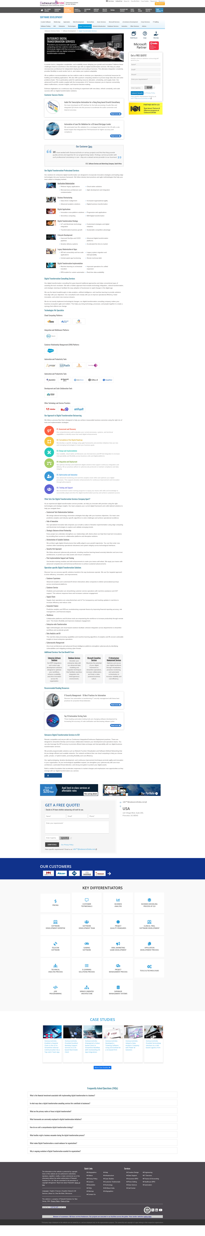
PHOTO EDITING (132, 10)
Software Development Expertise (55, 927)
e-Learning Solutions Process (87, 970)
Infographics (109, 1191)
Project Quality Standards (118, 927)
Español (64, 1191)
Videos (90, 1175)
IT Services (148, 1175)
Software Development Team (87, 927)
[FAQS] (145, 33)
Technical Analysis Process (55, 970)
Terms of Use (65, 1201)
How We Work (135, 1)
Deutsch (70, 1191)
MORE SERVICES (158, 10)
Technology (109, 1185)
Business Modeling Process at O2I (149, 905)
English (52, 1191)
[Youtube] (160, 1210)
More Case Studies (102, 1067)
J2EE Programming (55, 992)
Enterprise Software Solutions (54, 659)
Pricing (55, 905)
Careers (91, 1182)
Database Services (74, 658)
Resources (162, 1)
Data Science (132, 1185)
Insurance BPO (133, 1179)
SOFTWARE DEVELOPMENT (67, 10)
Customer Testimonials (86, 905)
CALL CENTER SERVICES (47, 10)
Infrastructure (109, 1175)
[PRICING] (156, 33)
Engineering (148, 1172)
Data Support (132, 1175)
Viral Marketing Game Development (118, 949)
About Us (126, 1)
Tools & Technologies (149, 971)
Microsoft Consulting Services (94, 659)
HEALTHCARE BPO (87, 10)
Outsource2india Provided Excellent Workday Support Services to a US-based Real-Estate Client (71, 1046)
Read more (114, 114)
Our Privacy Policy (149, 93)
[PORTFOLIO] (134, 33)
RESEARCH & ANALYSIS (149, 10)
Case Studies (145, 1)
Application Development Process (149, 949)
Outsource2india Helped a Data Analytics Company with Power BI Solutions (132, 1045)
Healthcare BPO (149, 1182)
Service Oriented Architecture (87, 992)
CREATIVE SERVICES (104, 10)
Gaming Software (87, 949)
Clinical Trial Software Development (149, 927)
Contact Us (92, 1194)
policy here (147, 1216)
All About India (109, 1188)
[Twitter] (152, 1212)
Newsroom (153, 1)
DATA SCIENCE (140, 10)
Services (111, 1)
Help (106, 1172)
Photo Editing (132, 1182)
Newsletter (91, 1185)
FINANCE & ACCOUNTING (77, 10)
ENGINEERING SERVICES (57, 10)
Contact (160, 4)
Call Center (131, 1188)
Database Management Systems (118, 992)
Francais (58, 1191)
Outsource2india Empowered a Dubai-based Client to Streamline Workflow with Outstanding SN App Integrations (92, 1046)
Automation (148, 1185)
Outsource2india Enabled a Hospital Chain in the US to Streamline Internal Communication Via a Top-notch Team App (52, 1046)
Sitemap (91, 1191)
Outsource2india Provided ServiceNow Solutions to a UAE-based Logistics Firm (153, 1044)
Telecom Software (55, 949)
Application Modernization (66, 183)
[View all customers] (109, 873)
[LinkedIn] (156, 1210)
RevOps (113, 10)
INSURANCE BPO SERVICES (124, 10)
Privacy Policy (55, 1201)
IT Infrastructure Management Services (114, 659)
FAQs (90, 1188)
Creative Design (133, 1172)
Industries (119, 1)
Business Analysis (118, 905)
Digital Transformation (84, 26)
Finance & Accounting (151, 1179)
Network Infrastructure (99, 26)
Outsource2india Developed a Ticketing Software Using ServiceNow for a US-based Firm (113, 1045)
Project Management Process (118, 970)
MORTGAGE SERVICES (96, 10)
